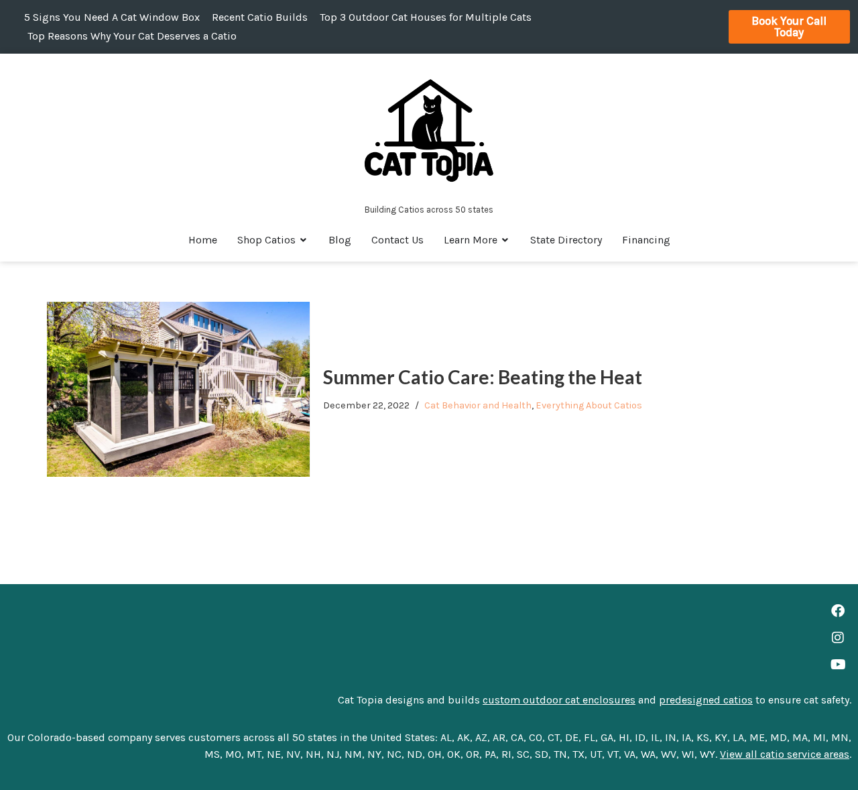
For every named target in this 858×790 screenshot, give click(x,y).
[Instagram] (837, 637)
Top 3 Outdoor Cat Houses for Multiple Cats (426, 17)
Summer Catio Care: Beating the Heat (482, 376)
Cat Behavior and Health (478, 405)
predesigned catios (706, 699)
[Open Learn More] (505, 240)
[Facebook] (837, 611)
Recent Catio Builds (260, 17)
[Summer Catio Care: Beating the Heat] (178, 389)
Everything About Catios (589, 405)
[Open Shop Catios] (303, 240)
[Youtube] (837, 664)
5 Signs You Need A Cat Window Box (112, 17)
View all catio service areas (784, 754)
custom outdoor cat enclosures (559, 699)
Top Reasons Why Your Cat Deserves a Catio (132, 36)
